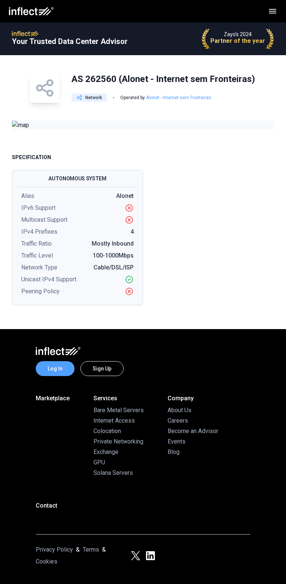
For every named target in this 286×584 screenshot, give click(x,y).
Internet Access (114, 420)
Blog (173, 451)
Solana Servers (113, 472)
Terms (91, 549)
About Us (179, 410)
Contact (46, 505)
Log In (55, 369)
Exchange (105, 451)
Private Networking (118, 441)
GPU (99, 462)
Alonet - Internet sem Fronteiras (178, 97)
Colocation (107, 431)
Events (176, 441)
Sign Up (102, 369)
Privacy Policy (54, 549)
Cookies (46, 561)
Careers (178, 420)
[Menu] (272, 11)
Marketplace (53, 398)
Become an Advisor (193, 431)
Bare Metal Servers (118, 410)
